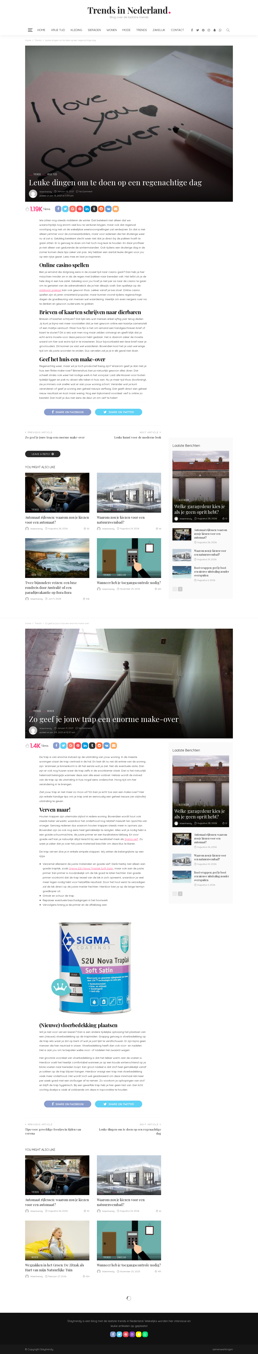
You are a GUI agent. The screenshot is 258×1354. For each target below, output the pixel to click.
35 (88, 528)
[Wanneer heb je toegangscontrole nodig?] (129, 558)
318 (87, 598)
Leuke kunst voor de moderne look (137, 437)
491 (159, 589)
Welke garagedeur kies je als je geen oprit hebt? (199, 509)
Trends (141, 30)
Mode (126, 30)
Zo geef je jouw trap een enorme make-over (55, 437)
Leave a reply (41, 454)
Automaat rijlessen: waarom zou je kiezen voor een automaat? (210, 533)
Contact (177, 30)
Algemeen (184, 500)
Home (41, 30)
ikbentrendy (45, 191)
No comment (85, 191)
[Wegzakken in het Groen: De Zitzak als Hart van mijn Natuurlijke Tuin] (57, 1240)
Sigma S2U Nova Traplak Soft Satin (91, 868)
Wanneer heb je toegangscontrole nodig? (129, 582)
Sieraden (94, 30)
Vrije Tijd (58, 30)
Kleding (76, 30)
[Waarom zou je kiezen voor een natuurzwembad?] (129, 492)
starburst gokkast (50, 290)
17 (226, 518)
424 (87, 1276)
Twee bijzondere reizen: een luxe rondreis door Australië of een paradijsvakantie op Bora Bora (51, 587)
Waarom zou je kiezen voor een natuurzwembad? (210, 552)
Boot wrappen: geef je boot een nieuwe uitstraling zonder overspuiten (211, 571)
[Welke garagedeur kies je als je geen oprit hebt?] (200, 486)
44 (160, 528)
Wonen (112, 30)
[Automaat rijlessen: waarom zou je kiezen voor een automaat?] (57, 492)
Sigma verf (131, 839)
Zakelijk (159, 30)
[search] (228, 30)
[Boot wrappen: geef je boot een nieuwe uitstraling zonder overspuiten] (181, 572)
